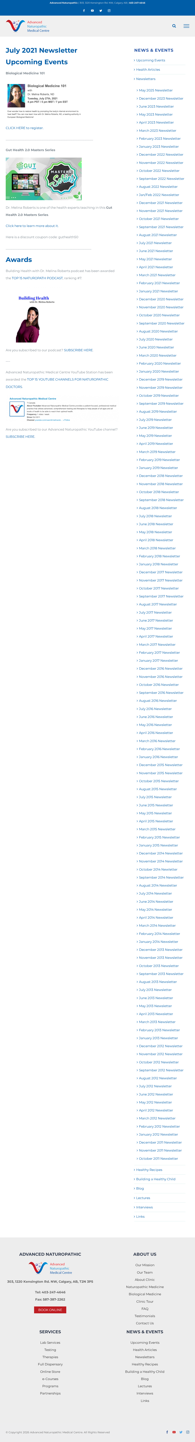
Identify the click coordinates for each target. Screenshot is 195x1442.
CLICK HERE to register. (25, 128)
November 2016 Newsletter (161, 677)
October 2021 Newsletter (159, 219)
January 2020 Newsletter (159, 371)
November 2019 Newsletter (161, 387)
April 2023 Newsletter (156, 122)
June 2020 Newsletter (156, 347)
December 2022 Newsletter (161, 154)
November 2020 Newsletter (161, 307)
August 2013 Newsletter (158, 982)
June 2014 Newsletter (156, 901)
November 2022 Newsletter (161, 163)
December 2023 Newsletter (161, 98)
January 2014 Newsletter (158, 942)
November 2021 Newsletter (161, 211)
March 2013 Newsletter (157, 1022)
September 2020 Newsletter (162, 323)
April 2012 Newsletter (156, 1110)
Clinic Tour (144, 1301)
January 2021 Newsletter (158, 291)
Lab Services (50, 1342)
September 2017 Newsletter (161, 596)
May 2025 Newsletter (156, 90)
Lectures (143, 1198)
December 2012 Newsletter (161, 1046)
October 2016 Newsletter (159, 685)
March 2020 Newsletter (158, 355)
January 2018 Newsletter (158, 564)
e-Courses (50, 1379)
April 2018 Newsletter (156, 540)
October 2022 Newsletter (159, 171)
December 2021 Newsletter (161, 203)
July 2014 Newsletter (155, 893)
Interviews (144, 1207)
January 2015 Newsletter (158, 845)
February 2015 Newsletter (159, 837)
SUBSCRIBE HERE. (20, 437)
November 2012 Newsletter (161, 1054)
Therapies (50, 1357)
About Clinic (145, 1280)
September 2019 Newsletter (161, 403)
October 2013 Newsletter (159, 966)
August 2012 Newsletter (158, 1078)
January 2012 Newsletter (158, 1134)
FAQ (144, 1309)
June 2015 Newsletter (156, 805)
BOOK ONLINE (50, 1310)
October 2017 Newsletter (159, 588)
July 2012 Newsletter (155, 1086)
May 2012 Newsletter (155, 1102)
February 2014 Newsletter (159, 934)
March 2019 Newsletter (157, 452)
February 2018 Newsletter (159, 556)
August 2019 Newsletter (158, 411)
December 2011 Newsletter (160, 1142)
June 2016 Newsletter (156, 717)
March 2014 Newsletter (157, 925)
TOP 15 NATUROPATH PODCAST (37, 278)
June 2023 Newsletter (156, 106)
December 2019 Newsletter (161, 379)
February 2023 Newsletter (160, 138)
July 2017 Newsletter (155, 612)
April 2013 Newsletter (156, 1014)
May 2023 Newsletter (156, 114)
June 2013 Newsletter (156, 998)
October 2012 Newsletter (159, 1062)
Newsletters (145, 79)
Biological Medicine (145, 1294)
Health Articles (148, 69)
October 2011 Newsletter (158, 1158)
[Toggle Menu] (186, 26)
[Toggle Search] (174, 26)
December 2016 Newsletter (161, 668)
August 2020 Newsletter (158, 331)
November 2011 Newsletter (160, 1150)
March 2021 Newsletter (157, 275)
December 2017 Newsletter (161, 572)
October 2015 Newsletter (159, 781)
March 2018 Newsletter (157, 548)
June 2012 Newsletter (156, 1094)
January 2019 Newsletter (158, 468)
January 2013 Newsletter (158, 1038)
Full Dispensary (50, 1364)
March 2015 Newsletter (157, 829)
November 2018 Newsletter (161, 484)
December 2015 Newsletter (161, 765)
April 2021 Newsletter (156, 267)
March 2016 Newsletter (157, 741)
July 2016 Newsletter (155, 709)
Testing (50, 1350)
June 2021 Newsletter (156, 251)
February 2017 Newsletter (159, 652)
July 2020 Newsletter (156, 339)
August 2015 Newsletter (158, 789)
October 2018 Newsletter (159, 492)
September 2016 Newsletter (161, 693)
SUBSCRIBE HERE (78, 350)
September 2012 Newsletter (161, 1070)
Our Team (145, 1272)
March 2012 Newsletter (157, 1118)
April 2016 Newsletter (156, 733)
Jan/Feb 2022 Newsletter (159, 195)
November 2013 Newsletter (161, 958)
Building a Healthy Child (156, 1179)
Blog (140, 1188)
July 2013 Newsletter (155, 990)
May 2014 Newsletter (155, 909)
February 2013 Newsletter (159, 1030)
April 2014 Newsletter (156, 917)
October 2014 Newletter (158, 869)
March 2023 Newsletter (157, 130)
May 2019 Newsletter (155, 436)
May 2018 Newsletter (155, 532)
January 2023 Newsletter (159, 146)
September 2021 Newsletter (161, 227)
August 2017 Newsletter (158, 604)
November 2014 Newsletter (161, 861)
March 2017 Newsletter (157, 644)
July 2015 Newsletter (155, 797)
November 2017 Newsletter (161, 580)
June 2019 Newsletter (156, 428)
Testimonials (145, 1316)
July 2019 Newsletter (155, 420)
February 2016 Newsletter (159, 749)
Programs (50, 1386)
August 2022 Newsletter (158, 187)
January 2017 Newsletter (158, 660)
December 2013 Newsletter (161, 950)
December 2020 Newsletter (161, 299)
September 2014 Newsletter (161, 877)
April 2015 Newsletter (156, 821)
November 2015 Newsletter (161, 773)
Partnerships (50, 1393)
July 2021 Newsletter (155, 243)
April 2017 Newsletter (156, 636)
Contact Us (145, 1323)
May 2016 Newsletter (155, 725)
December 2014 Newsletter (161, 853)
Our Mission (144, 1265)
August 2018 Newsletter (158, 508)
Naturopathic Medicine (145, 1287)
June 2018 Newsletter (156, 524)
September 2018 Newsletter (161, 500)
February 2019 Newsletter (159, 460)
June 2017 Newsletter (156, 620)
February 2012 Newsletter (159, 1126)
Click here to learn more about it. (32, 226)
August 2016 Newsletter (158, 701)
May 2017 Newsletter (155, 628)
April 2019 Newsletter (156, 444)
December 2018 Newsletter (161, 476)
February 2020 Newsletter (160, 363)
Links (140, 1216)
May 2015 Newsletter (155, 813)
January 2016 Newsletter (158, 757)
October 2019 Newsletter (159, 395)
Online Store (50, 1372)
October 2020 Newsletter (159, 315)
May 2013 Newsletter (155, 1006)
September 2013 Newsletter (161, 974)
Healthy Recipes (149, 1170)
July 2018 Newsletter (155, 516)
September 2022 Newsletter (161, 179)
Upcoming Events (150, 60)
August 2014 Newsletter (158, 885)
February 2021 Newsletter (159, 283)
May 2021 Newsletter (155, 259)
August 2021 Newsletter (158, 235)
